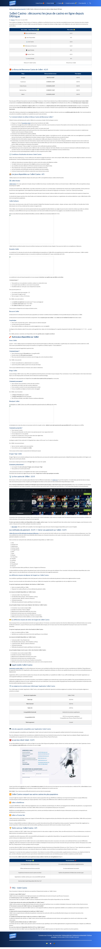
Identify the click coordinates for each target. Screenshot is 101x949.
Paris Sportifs (82, 3)
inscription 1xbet (26, 123)
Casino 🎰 (60, 3)
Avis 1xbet (14, 526)
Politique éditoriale (67, 935)
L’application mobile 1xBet (15, 668)
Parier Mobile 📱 (51, 3)
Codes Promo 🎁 (40, 3)
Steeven (13, 19)
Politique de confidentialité (79, 935)
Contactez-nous (42, 935)
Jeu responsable (57, 935)
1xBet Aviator (12, 184)
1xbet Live (55, 480)
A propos (49, 935)
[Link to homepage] (13, 3)
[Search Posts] (90, 3)
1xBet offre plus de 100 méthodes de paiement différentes (24, 533)
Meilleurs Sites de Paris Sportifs (17, 9)
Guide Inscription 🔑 (71, 3)
